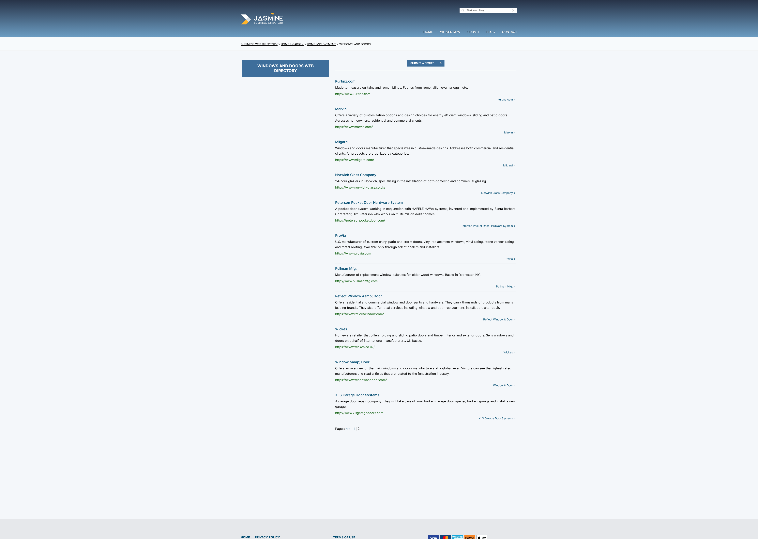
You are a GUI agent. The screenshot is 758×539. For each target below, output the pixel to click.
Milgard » (509, 165)
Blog (490, 32)
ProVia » (510, 258)
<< (348, 429)
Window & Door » (504, 385)
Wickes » (509, 352)
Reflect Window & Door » (499, 319)
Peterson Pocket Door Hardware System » (488, 225)
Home (428, 32)
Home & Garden (292, 44)
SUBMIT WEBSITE (422, 63)
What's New (450, 32)
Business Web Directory (259, 44)
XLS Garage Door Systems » (497, 418)
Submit (473, 32)
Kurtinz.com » (506, 99)
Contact (509, 32)
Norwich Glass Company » (498, 192)
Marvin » (509, 132)
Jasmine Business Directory (262, 19)
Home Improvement (321, 44)
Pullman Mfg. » (505, 286)
